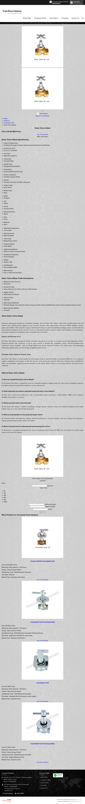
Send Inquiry (43, 113)
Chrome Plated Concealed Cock (42, 561)
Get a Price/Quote (42, 134)
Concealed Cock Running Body (42, 622)
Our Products (53, 18)
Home (6, 118)
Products (7, 120)
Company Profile (40, 18)
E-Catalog (65, 18)
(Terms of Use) (79, 799)
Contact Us (75, 18)
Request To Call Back (42, 116)
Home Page (27, 18)
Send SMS (20, 793)
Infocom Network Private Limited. (75, 801)
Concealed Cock (9, 123)
